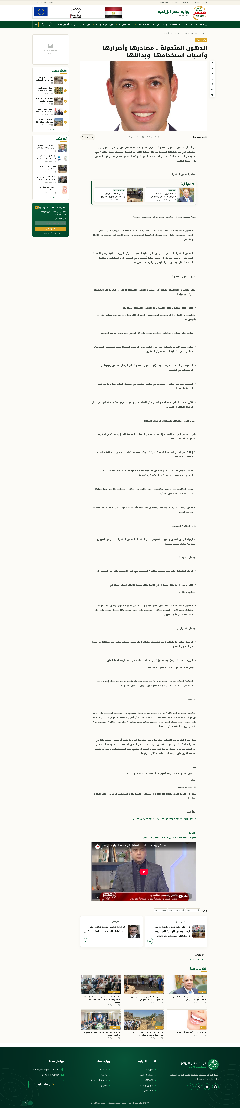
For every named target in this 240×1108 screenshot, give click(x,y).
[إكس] (37, 2)
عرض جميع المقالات (196, 959)
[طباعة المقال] (212, 94)
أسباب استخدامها (193, 910)
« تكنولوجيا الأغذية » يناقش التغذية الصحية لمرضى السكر (164, 818)
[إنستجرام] (45, 2)
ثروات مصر (85, 24)
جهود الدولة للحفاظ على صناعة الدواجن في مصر (169, 838)
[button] (25, 1103)
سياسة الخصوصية (99, 1080)
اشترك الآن (50, 228)
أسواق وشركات (62, 24)
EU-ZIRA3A (175, 24)
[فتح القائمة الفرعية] (184, 24)
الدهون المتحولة (160, 910)
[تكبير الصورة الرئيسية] (144, 96)
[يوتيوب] (41, 2)
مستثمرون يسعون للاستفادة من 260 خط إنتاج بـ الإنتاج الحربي (101, 1034)
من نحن (104, 1075)
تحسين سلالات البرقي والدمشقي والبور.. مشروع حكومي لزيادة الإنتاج (146, 998)
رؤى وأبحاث (195, 33)
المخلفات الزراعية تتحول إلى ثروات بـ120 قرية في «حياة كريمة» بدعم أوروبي (145, 1034)
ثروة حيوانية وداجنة (104, 24)
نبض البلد (190, 24)
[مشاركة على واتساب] (212, 84)
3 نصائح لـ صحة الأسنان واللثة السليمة (191, 1032)
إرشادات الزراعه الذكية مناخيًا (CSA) (152, 24)
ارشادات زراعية (125, 24)
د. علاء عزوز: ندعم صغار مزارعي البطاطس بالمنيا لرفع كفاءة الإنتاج (189, 998)
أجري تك (74, 24)
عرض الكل (148, 1091)
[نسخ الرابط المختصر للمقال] (212, 63)
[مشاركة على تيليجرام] (212, 89)
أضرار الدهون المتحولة (177, 910)
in (212, 79)
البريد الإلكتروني (60, 219)
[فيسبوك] (34, 2)
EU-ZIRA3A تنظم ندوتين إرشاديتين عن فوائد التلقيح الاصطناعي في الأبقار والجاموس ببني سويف (102, 999)
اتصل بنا (52, 2)
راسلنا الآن (46, 1084)
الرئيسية (205, 33)
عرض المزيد (50, 129)
